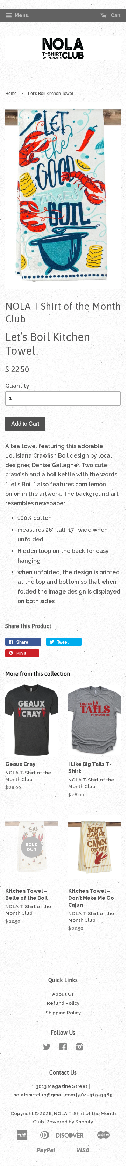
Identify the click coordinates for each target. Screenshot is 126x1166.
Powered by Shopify (69, 1121)
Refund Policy (63, 1003)
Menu (21, 15)
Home (11, 93)
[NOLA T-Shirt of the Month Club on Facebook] (63, 1048)
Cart (115, 15)
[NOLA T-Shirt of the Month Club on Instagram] (79, 1048)
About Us (63, 994)
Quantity (17, 386)
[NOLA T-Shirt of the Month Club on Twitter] (47, 1048)
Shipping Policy (63, 1012)
